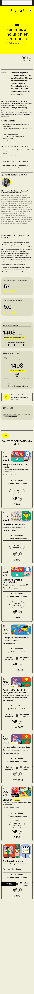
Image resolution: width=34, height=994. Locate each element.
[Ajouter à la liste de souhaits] (24, 58)
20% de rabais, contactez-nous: (16, 342)
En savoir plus (14, 399)
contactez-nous (10, 417)
